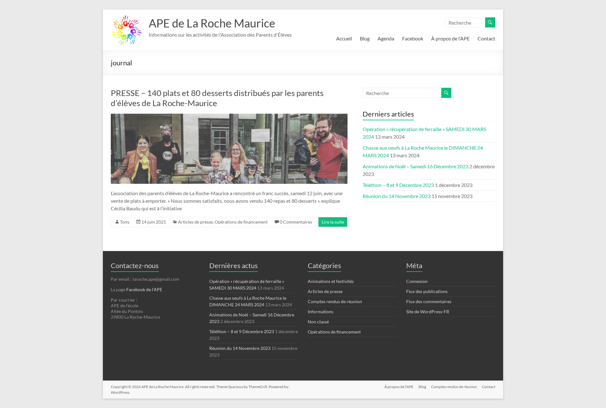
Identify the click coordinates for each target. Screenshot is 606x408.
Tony (124, 222)
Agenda (385, 38)
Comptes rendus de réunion (335, 301)
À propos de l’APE (450, 38)
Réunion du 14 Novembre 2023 (397, 196)
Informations (320, 311)
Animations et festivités (331, 281)
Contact (486, 38)
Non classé (318, 321)
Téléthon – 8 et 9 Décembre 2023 (398, 185)
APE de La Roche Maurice (212, 23)
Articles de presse (195, 222)
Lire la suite (333, 222)
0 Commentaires (296, 222)
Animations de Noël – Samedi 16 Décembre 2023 (415, 166)
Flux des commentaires (428, 301)
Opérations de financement (241, 222)
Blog (365, 38)
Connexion (417, 281)
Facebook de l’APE (144, 289)
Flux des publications (427, 291)
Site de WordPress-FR (427, 311)
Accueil (344, 38)
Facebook (412, 38)
